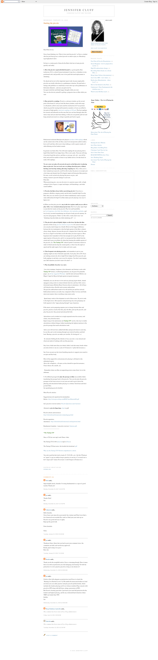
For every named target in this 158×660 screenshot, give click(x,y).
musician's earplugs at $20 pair (67, 110)
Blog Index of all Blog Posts (99, 148)
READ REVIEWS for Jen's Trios (100, 155)
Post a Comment (52, 635)
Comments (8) (49, 477)
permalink (47, 469)
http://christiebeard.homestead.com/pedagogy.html (58, 415)
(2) (97, 82)
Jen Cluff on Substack (99, 48)
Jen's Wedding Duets (97, 157)
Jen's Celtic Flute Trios (97, 152)
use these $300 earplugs (76, 139)
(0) (112, 61)
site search (93, 217)
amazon (59, 442)
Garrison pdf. (73, 426)
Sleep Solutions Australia (53, 609)
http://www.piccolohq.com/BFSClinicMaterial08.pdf (63, 399)
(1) (113, 75)
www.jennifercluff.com (99, 43)
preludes (81, 211)
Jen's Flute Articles (96, 145)
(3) (109, 68)
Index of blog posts (98, 44)
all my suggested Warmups (57, 274)
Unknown (48, 510)
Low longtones (49, 211)
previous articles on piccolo (65, 224)
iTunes (68, 442)
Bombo (48, 559)
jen (47, 495)
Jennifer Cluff (79, 10)
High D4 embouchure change (99, 68)
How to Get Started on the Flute (100, 85)
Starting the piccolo (51, 23)
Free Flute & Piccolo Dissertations (101, 61)
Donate (93, 164)
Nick (47, 480)
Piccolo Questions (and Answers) (70, 404)
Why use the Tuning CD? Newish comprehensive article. (60, 451)
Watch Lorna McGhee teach (99, 92)
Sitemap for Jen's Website (98, 143)
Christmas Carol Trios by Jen (99, 150)
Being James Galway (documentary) (101, 75)
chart (63, 408)
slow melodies (74, 211)
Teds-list (48, 621)
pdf (76, 446)
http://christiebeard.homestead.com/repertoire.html (65, 421)
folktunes (66, 211)
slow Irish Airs (59, 211)
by (99, 217)
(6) (110, 84)
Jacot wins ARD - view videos (99, 78)
